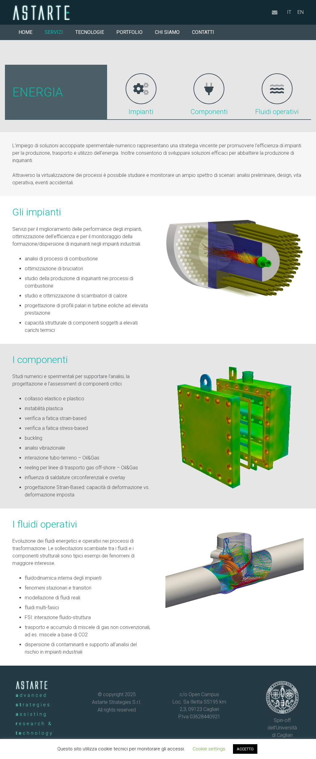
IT (289, 12)
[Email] (274, 12)
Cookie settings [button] (209, 749)
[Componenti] (208, 88)
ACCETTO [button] (245, 749)
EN (300, 12)
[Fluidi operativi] (277, 88)
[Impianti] (141, 88)
